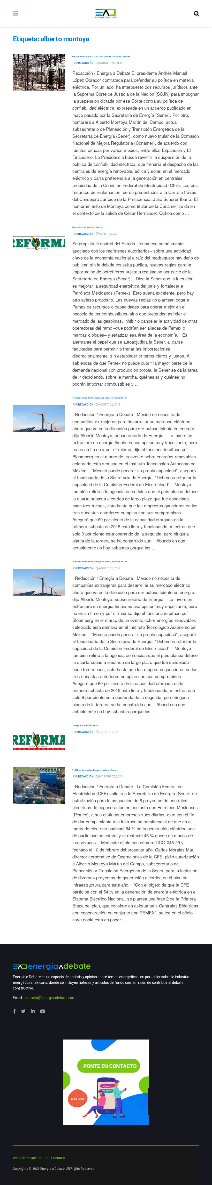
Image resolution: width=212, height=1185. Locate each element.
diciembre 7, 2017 (110, 776)
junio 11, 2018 (108, 732)
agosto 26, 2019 (109, 404)
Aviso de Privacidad (27, 1158)
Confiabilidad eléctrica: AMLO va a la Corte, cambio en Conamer (101, 56)
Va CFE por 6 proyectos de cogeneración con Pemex (94, 770)
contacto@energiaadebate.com (49, 998)
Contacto (58, 1158)
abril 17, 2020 (108, 233)
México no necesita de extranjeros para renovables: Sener (99, 397)
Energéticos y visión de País (85, 725)
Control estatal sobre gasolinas (87, 227)
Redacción (85, 63)
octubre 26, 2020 (110, 63)
